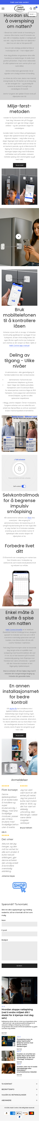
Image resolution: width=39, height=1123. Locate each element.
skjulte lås (13, 708)
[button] (32, 14)
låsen (30, 518)
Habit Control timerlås (14, 630)
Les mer (4, 1033)
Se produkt (19, 165)
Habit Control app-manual (19, 345)
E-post (4, 930)
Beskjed (5, 940)
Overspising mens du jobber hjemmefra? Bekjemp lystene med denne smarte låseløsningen (25, 1042)
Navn (4, 920)
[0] (34, 8)
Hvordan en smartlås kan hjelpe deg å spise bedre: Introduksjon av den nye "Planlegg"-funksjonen (26, 1056)
